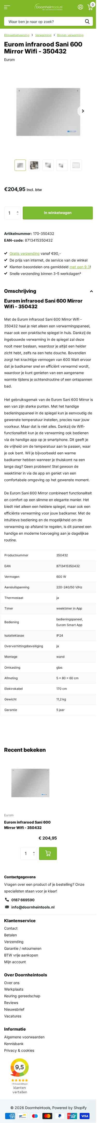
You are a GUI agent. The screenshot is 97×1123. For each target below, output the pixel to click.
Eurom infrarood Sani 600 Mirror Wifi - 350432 (27, 825)
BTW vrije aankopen (21, 955)
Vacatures (12, 1016)
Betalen (10, 935)
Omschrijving (20, 291)
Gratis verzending (25, 253)
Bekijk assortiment (7, 7)
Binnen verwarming (70, 35)
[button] (18, 208)
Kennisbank (14, 1043)
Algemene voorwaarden (24, 1037)
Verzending (14, 941)
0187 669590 (22, 900)
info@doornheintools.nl (33, 907)
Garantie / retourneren (22, 948)
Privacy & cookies (19, 1050)
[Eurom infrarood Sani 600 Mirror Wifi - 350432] (30, 782)
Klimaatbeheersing (16, 35)
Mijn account (15, 962)
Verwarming (43, 35)
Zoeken (87, 21)
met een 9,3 (80, 267)
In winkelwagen (58, 212)
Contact (11, 928)
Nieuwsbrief (14, 1009)
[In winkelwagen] (48, 853)
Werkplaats (13, 989)
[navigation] (20, 165)
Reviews (11, 1002)
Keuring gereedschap (22, 996)
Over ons (11, 982)
